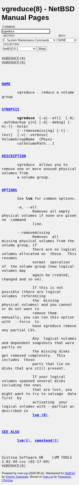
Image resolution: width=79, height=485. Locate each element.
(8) (23, 440)
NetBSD (70, 473)
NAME (6, 84)
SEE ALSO (10, 432)
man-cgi (48, 476)
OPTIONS (9, 190)
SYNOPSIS (10, 109)
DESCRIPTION (14, 156)
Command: (10, 26)
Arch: (64, 35)
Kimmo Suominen (17, 476)
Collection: (11, 44)
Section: (10, 35)
